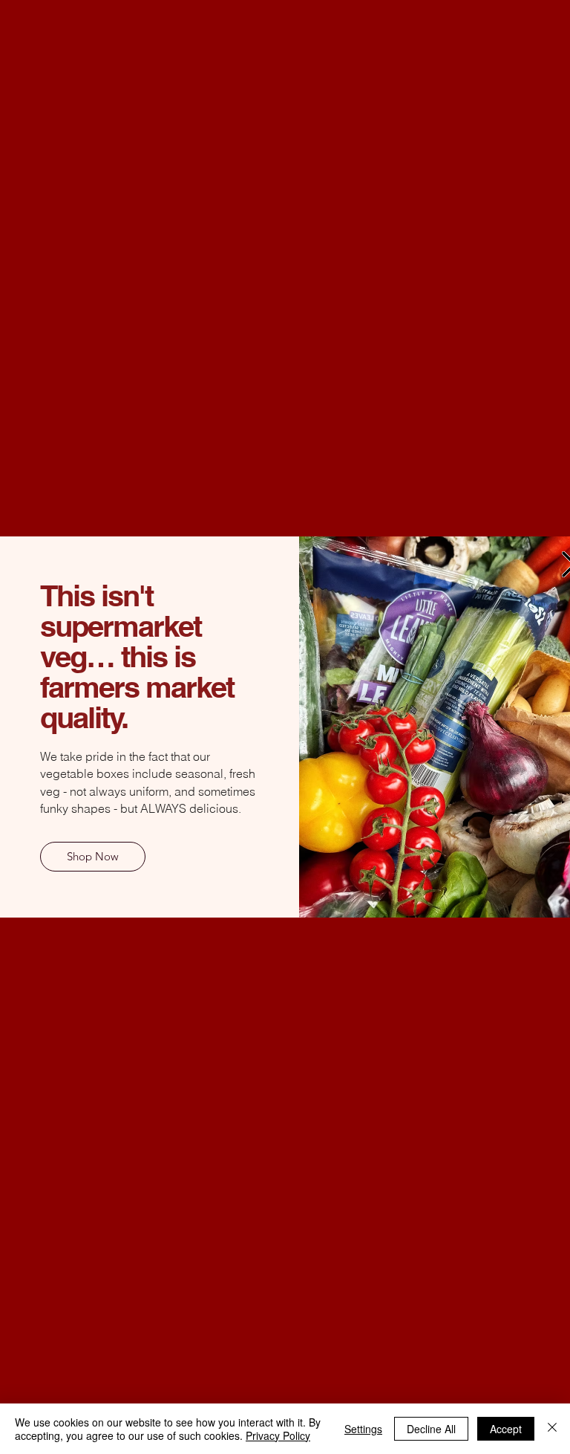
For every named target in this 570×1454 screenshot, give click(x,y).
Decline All (431, 1428)
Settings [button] (363, 1428)
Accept (506, 1428)
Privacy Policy (278, 1435)
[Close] (552, 1428)
